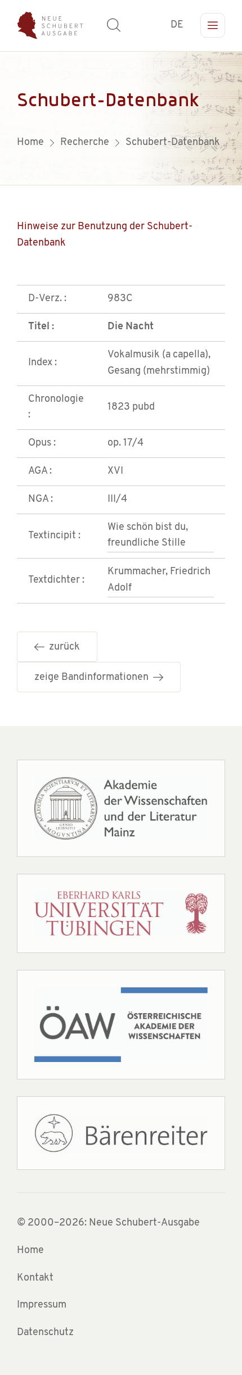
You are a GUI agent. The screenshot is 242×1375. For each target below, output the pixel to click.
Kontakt (35, 1278)
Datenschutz (45, 1333)
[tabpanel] (121, 118)
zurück (62, 647)
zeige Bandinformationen (93, 678)
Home (30, 1251)
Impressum (41, 1305)
